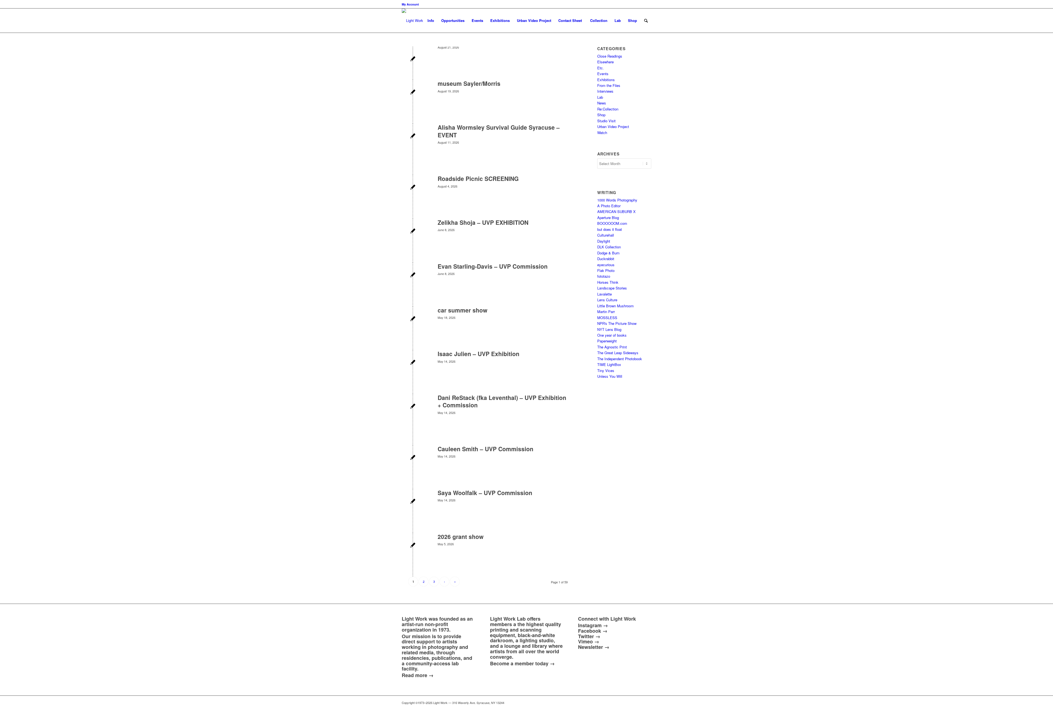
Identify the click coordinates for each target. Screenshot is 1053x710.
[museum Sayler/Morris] (413, 92)
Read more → (418, 675)
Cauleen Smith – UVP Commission (485, 449)
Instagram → (593, 625)
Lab (600, 97)
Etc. (600, 67)
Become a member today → (522, 663)
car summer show (462, 310)
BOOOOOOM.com (612, 223)
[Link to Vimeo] (631, 702)
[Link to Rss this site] (647, 702)
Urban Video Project (613, 126)
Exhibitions (606, 79)
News (601, 103)
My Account (410, 4)
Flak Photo (606, 270)
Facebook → (592, 630)
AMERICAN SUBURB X (616, 211)
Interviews (605, 91)
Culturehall (605, 235)
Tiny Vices (605, 370)
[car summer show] (413, 319)
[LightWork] (412, 20)
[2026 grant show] (413, 546)
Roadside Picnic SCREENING (478, 178)
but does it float (609, 229)
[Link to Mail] (598, 702)
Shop (601, 114)
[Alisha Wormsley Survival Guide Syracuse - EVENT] (413, 136)
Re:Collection (607, 109)
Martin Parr (606, 311)
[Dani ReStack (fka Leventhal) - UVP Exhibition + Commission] (413, 407)
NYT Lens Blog (609, 329)
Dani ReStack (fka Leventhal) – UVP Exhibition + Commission (502, 401)
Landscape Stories (612, 288)
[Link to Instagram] (622, 702)
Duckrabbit (605, 258)
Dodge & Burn (608, 252)
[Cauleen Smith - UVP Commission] (413, 458)
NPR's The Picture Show (616, 323)
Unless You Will (609, 376)
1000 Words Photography (617, 200)
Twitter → (589, 636)
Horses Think (607, 282)
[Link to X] (606, 702)
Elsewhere (605, 61)
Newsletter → (593, 647)
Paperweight (607, 340)
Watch (602, 132)
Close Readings (609, 56)
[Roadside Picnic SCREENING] (413, 188)
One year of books (612, 335)
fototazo (603, 276)
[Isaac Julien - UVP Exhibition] (413, 363)
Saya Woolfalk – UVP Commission (485, 493)
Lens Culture (607, 299)
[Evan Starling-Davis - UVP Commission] (413, 275)
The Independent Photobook (619, 358)
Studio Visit (606, 120)
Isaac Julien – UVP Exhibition (478, 354)
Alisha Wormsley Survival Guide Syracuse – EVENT (499, 131)
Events (602, 73)
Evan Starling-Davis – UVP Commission (493, 266)
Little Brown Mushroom (615, 305)
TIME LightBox (609, 364)
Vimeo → (588, 641)
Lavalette (604, 294)
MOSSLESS (607, 317)
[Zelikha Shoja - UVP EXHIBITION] (413, 231)
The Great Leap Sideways (617, 352)
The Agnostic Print (612, 347)
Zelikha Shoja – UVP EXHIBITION (483, 222)
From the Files (608, 85)
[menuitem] (410, 4)
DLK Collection (609, 246)
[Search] (646, 20)
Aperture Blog (608, 217)
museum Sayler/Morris (469, 83)
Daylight (603, 241)
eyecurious (606, 264)
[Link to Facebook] (614, 702)
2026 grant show (460, 536)
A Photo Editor (609, 205)
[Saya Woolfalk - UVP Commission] (413, 502)
